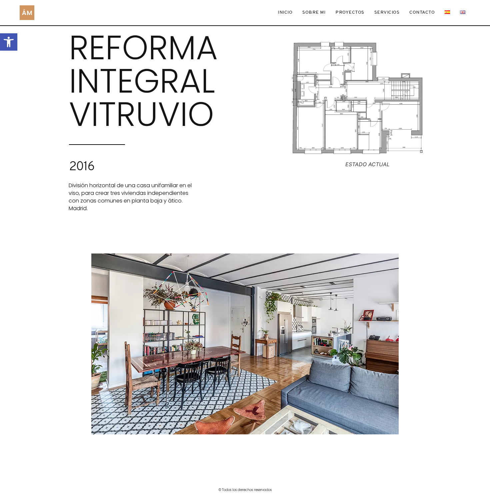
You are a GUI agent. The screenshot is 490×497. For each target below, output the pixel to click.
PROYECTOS (349, 12)
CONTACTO (422, 12)
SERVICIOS (387, 12)
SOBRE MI (313, 12)
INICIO (285, 12)
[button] (8, 42)
